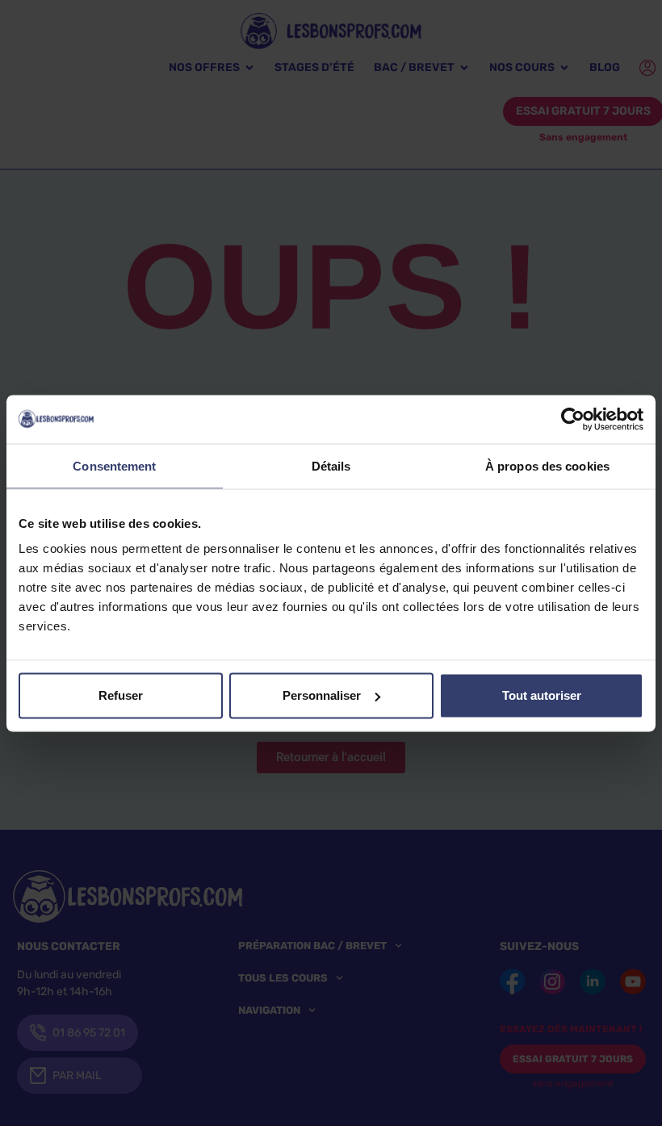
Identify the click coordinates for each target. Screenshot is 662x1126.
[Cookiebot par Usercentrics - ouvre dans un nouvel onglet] (572, 419)
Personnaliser (322, 695)
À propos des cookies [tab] (547, 465)
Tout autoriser (541, 695)
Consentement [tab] (114, 465)
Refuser (120, 695)
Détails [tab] (331, 465)
